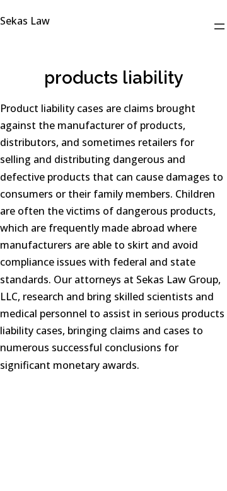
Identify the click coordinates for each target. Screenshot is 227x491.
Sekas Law (25, 21)
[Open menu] (219, 26)
